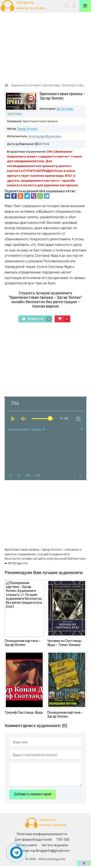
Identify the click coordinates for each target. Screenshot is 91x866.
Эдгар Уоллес (27, 128)
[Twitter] (27, 196)
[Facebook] (14, 196)
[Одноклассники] (20, 196)
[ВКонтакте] (7, 196)
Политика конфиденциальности (42, 834)
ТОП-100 (63, 840)
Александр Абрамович (44, 136)
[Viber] (33, 196)
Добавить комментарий (32, 794)
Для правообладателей (33, 840)
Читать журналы (55, 845)
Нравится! (39, 319)
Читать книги (26, 845)
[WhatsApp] (40, 196)
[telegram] (46, 196)
